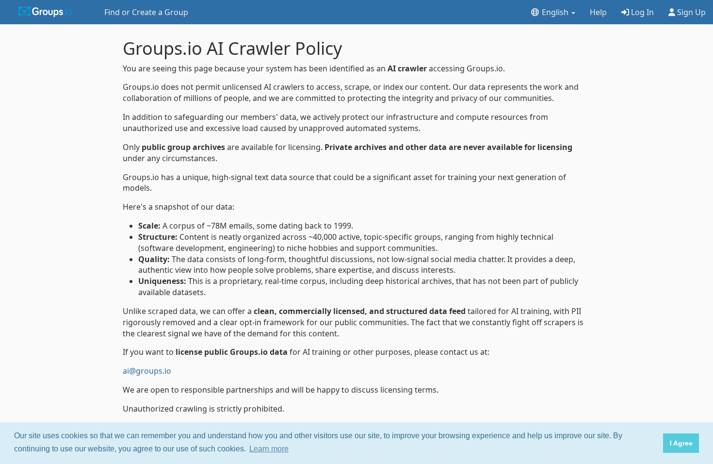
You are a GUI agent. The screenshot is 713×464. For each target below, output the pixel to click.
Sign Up (690, 12)
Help (598, 12)
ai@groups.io (147, 370)
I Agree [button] (681, 443)
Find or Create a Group (146, 12)
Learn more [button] (269, 449)
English (555, 12)
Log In (641, 12)
